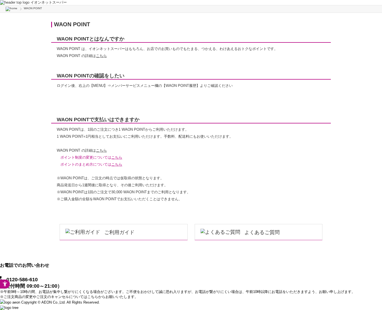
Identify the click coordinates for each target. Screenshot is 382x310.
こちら (101, 56)
